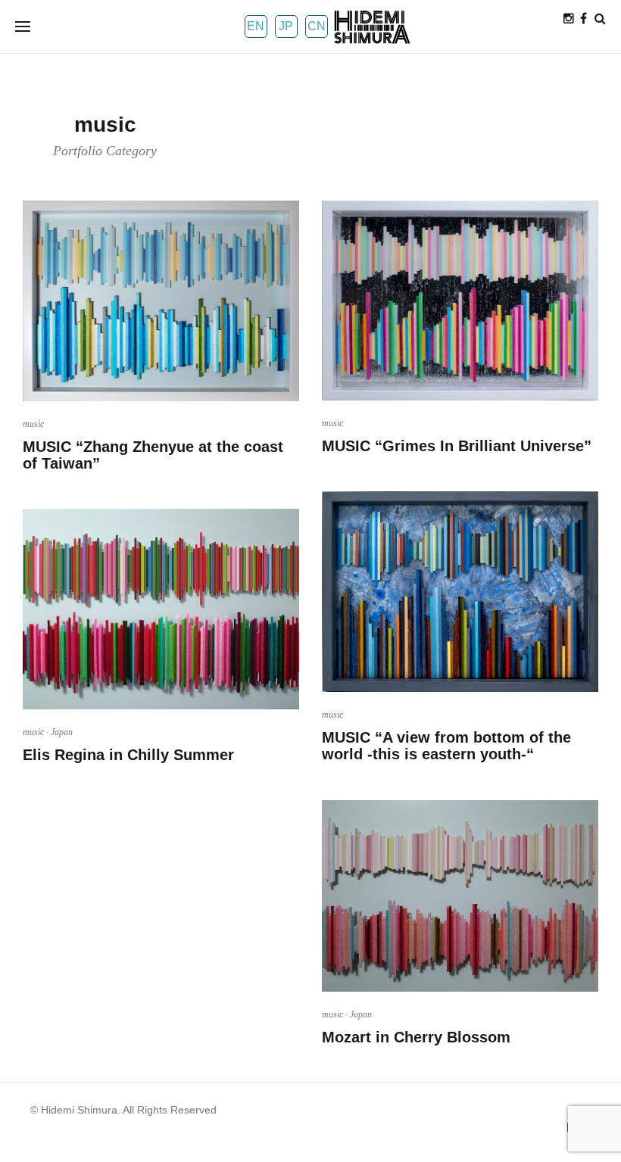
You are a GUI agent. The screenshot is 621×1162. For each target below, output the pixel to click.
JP (286, 26)
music (33, 424)
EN (255, 26)
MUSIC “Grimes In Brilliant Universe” (456, 446)
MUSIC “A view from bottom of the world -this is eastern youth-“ (446, 745)
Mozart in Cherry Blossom (416, 1037)
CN (316, 26)
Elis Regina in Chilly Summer (128, 754)
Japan (62, 732)
